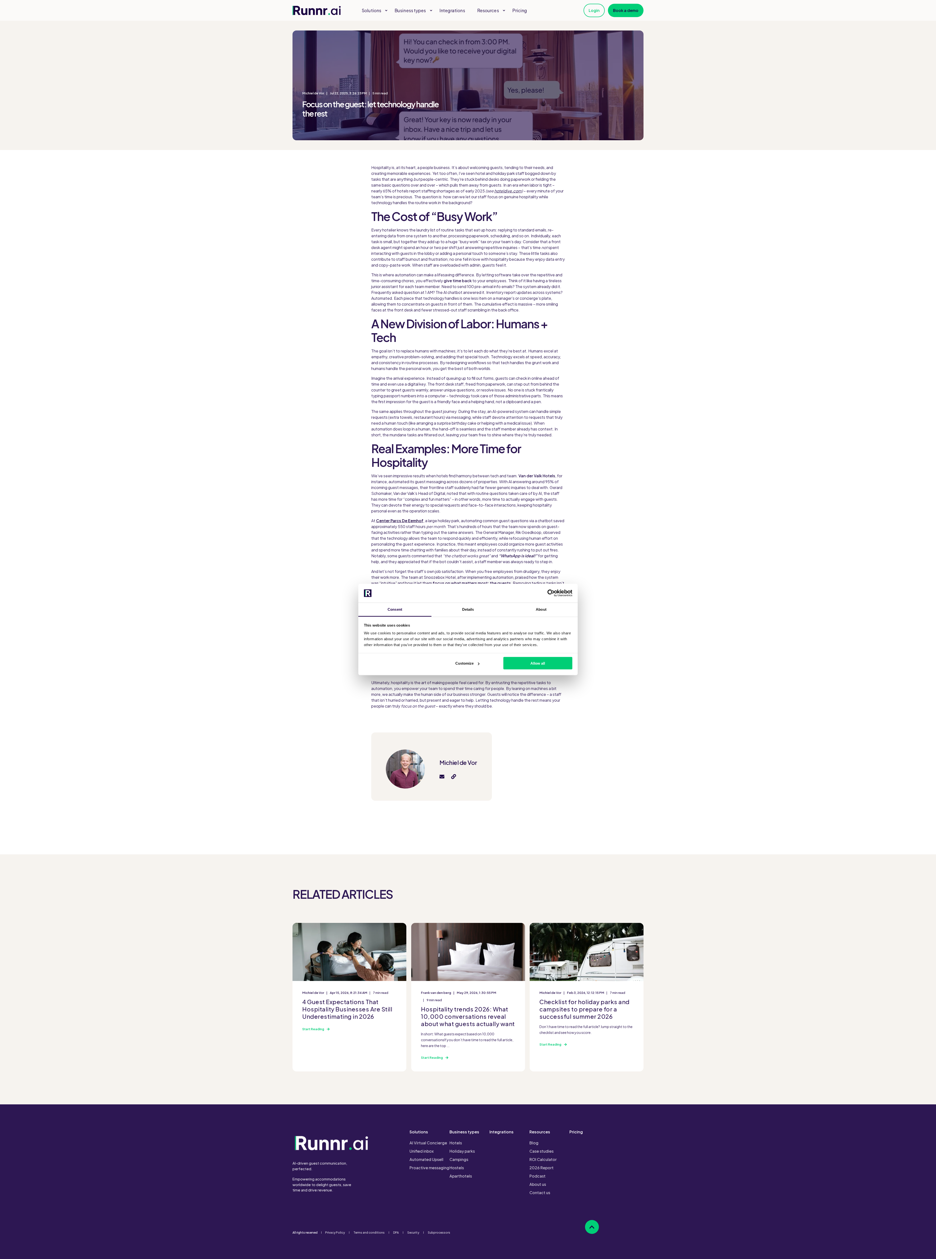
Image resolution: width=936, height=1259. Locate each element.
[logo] (331, 1143)
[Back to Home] (316, 10)
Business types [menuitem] (464, 1132)
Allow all (537, 663)
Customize (464, 663)
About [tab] (541, 609)
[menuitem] (386, 10)
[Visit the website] (452, 776)
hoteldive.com (508, 190)
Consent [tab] (395, 609)
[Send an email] (443, 776)
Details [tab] (468, 609)
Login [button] (594, 10)
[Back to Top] (592, 1227)
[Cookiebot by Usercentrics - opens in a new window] (551, 593)
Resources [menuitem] (539, 1132)
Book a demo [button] (625, 10)
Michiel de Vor (313, 93)
